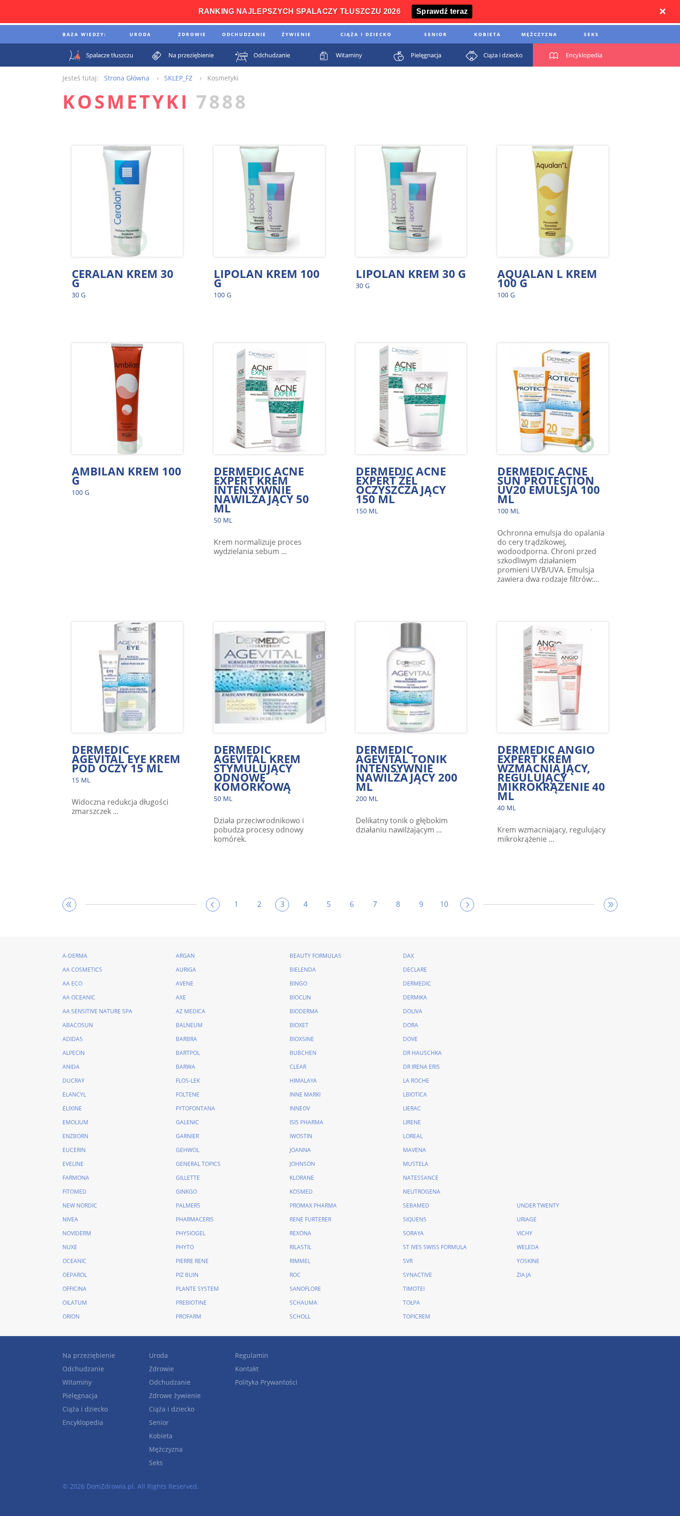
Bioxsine (302, 1039)
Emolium (75, 1122)
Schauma (303, 1302)
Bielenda (303, 970)
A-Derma (74, 956)
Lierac (412, 1108)
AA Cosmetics (82, 970)
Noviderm (76, 1233)
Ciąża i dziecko (85, 1409)
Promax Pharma (313, 1205)
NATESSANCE (421, 1178)
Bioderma (304, 1011)
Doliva (412, 1011)
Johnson (302, 1164)
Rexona (300, 1233)
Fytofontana (195, 1108)
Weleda (528, 1247)
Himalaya (303, 1081)
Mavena (414, 1150)
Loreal (413, 1136)
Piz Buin (187, 1275)
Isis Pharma (306, 1122)
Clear (298, 1067)
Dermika (415, 997)
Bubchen (303, 1053)
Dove (410, 1039)
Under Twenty (538, 1205)
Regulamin (251, 1355)
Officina (74, 1289)
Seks (156, 1462)
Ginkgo (186, 1192)
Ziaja (524, 1275)
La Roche (416, 1081)
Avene (184, 983)
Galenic (187, 1122)
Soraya (413, 1233)
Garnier (187, 1136)
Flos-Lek (188, 1081)
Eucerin (74, 1150)
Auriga (186, 970)
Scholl (300, 1316)
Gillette (188, 1178)
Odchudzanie (83, 1368)
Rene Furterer (310, 1219)
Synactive (417, 1275)
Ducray (73, 1081)
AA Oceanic (78, 997)
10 (444, 904)
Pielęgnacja (80, 1395)
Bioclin (300, 997)
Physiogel (190, 1233)
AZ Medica (190, 1011)
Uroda (158, 1355)
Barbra (186, 1039)
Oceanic (74, 1261)
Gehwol (187, 1150)
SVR (408, 1261)
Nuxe (69, 1247)
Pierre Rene (192, 1261)
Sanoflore (305, 1289)
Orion (71, 1316)
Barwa (185, 1067)
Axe (181, 997)
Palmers (188, 1205)
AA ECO (72, 983)
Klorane (302, 1178)
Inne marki (305, 1094)
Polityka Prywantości (266, 1382)
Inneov (300, 1108)
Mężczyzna (166, 1449)
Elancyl (74, 1094)
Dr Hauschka (422, 1053)
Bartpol (188, 1053)
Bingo (298, 983)
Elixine (72, 1108)
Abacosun (77, 1025)
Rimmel (300, 1261)
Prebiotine (191, 1302)
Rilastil (300, 1247)
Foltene (187, 1094)
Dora (410, 1025)
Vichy (524, 1233)
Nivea (70, 1219)
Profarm (188, 1316)
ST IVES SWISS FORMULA (435, 1247)
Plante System (197, 1289)
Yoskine (528, 1261)
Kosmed (301, 1192)
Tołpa (411, 1302)
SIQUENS (415, 1219)
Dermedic (417, 983)
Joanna (300, 1150)
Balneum (189, 1025)
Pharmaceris (195, 1219)
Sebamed (416, 1205)
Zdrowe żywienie (175, 1395)
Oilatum (74, 1302)
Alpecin (73, 1053)
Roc (295, 1275)
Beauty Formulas (315, 956)
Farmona (75, 1178)
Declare (415, 970)
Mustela (415, 1164)
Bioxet (299, 1025)
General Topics (198, 1164)
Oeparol (74, 1275)
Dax (408, 956)
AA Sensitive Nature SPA (97, 1011)
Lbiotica (415, 1094)
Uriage (527, 1219)
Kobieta (161, 1435)
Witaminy (77, 1382)
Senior (159, 1422)
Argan (185, 956)
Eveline (73, 1164)
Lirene (412, 1122)
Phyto (185, 1247)
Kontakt (247, 1368)
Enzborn (75, 1136)
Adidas (72, 1039)
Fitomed (74, 1192)
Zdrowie (161, 1368)
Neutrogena (421, 1192)
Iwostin (301, 1136)
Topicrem (416, 1316)
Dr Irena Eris (421, 1067)
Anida (71, 1067)
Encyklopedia (82, 1422)
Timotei (414, 1289)
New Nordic (79, 1205)
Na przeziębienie (88, 1355)
